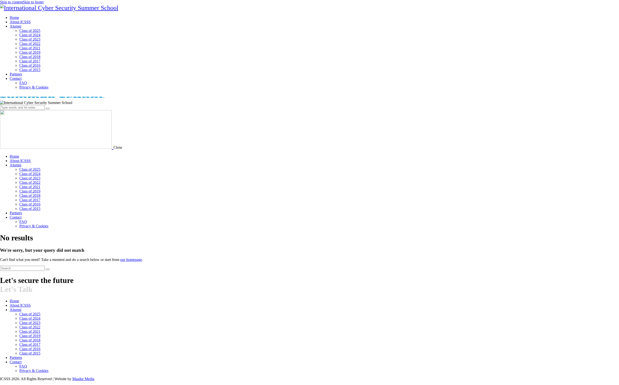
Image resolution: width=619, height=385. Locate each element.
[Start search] (48, 269)
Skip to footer (33, 2)
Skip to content (11, 2)
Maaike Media (83, 379)
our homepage (131, 260)
